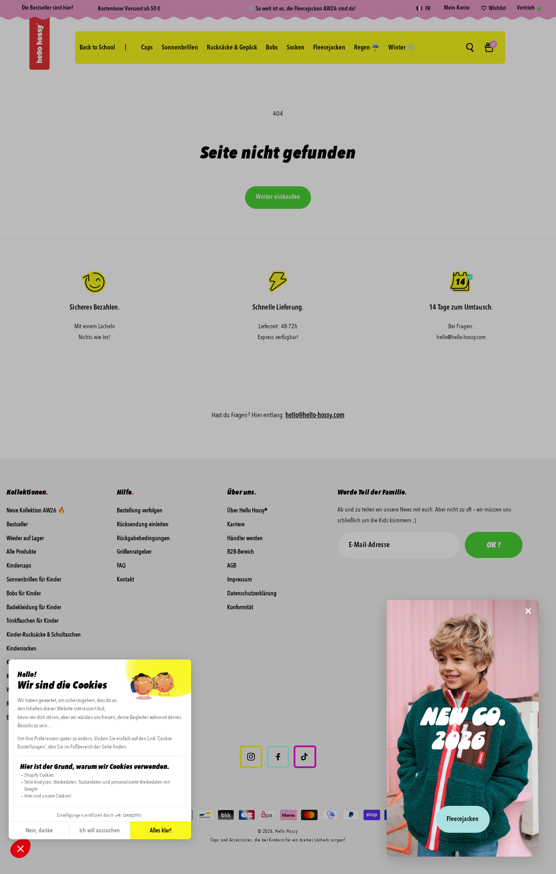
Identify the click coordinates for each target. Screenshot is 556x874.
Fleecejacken (463, 819)
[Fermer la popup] (528, 611)
